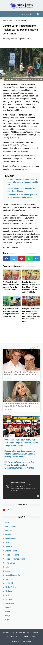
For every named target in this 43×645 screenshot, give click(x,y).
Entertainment (11, 551)
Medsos (8, 591)
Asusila (8, 535)
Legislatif (9, 583)
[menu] (5, 14)
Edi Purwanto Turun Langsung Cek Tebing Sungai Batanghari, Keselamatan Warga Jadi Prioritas (19, 465)
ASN (7, 522)
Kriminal (8, 579)
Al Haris (8, 530)
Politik (7, 611)
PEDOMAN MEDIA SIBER (21, 633)
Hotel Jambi (10, 563)
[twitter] (14, 258)
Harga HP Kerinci (12, 555)
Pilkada (8, 607)
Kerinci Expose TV (12, 575)
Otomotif (9, 599)
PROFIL (35, 633)
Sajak (7, 619)
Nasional (9, 595)
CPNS (7, 543)
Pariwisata (9, 603)
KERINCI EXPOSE (24, 641)
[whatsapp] (29, 258)
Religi (7, 615)
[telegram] (36, 258)
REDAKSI (6, 633)
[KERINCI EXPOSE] (21, 6)
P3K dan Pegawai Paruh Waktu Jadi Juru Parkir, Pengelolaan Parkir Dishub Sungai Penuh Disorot (21, 443)
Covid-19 (8, 547)
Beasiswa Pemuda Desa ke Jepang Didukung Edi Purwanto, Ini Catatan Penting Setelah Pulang (19, 454)
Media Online (10, 587)
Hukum (8, 567)
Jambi (7, 571)
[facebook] (6, 258)
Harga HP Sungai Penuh (15, 559)
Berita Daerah (10, 539)
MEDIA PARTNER (13, 636)
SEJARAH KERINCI (29, 636)
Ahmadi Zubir (10, 526)
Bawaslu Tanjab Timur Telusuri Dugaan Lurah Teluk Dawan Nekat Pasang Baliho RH (23, 182)
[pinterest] (21, 258)
